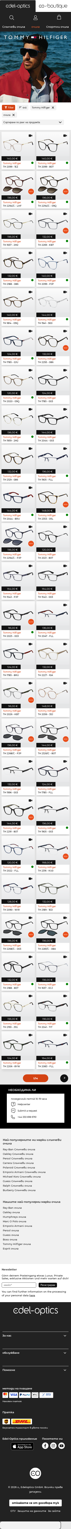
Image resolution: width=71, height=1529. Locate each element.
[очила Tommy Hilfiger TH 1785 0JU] (18, 339)
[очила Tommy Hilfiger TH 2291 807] (18, 809)
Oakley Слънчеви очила (18, 1153)
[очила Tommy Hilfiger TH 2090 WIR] (18, 887)
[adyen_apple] (35, 1395)
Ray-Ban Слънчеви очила (19, 1149)
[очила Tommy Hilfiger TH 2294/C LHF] (18, 183)
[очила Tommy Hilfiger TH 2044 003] (53, 418)
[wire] (46, 1395)
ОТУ (13, 1510)
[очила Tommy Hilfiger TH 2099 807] (53, 144)
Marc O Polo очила (14, 1221)
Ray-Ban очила (12, 1207)
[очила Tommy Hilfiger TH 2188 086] (18, 261)
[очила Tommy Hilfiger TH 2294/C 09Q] (53, 183)
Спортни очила (57, 27)
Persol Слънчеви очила (17, 1158)
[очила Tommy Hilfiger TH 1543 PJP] (18, 574)
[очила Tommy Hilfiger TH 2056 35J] (53, 691)
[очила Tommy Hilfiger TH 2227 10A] (53, 652)
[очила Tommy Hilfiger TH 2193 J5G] (18, 1004)
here (32, 1295)
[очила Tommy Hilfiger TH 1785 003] (53, 378)
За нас (6, 1335)
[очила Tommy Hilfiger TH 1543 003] (53, 574)
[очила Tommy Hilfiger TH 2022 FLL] (18, 848)
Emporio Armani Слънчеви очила (24, 1172)
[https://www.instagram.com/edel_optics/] (53, 1446)
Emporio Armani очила (17, 1225)
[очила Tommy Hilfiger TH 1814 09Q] (18, 300)
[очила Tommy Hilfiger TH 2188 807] (18, 965)
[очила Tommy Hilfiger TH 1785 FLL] (53, 770)
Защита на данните (31, 1510)
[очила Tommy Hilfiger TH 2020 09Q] (18, 378)
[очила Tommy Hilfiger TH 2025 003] (18, 613)
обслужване (11, 1352)
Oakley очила (11, 1212)
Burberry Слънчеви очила (19, 1190)
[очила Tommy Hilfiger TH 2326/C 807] (53, 731)
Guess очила (11, 1234)
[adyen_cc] (5, 1395)
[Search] (11, 17)
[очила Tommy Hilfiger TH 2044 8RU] (18, 496)
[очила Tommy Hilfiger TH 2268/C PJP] (18, 731)
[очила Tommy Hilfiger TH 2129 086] (18, 457)
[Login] (35, 17)
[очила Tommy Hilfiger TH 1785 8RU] (18, 652)
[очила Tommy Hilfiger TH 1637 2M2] (18, 222)
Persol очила (11, 1230)
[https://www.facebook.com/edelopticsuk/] (45, 1446)
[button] (18, 6)
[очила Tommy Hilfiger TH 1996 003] (18, 770)
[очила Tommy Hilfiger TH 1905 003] (53, 809)
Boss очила (10, 1239)
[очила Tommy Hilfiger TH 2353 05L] (53, 496)
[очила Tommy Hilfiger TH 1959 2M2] (18, 418)
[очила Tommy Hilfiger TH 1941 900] (53, 300)
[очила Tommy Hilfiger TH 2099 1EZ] (18, 144)
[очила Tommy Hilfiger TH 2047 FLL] (53, 613)
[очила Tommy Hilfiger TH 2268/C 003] (18, 926)
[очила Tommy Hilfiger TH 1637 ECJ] (53, 965)
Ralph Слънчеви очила (17, 1185)
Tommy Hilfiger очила (17, 1243)
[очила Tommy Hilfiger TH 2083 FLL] (53, 1043)
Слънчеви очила (13, 27)
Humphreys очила (14, 1216)
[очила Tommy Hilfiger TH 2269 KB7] (53, 222)
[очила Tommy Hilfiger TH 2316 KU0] (53, 848)
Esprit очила (11, 1248)
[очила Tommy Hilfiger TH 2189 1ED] (53, 887)
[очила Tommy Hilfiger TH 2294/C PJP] (18, 535)
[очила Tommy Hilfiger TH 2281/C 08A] (53, 926)
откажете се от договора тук (35, 1503)
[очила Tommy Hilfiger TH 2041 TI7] (53, 1004)
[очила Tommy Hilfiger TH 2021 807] (53, 535)
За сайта (54, 1510)
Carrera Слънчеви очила (18, 1162)
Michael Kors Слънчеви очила (22, 1176)
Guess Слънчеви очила (17, 1181)
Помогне (8, 1370)
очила (35, 27)
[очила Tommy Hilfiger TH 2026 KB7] (18, 691)
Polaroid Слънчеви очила (19, 1167)
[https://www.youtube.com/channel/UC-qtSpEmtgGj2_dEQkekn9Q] (61, 1446)
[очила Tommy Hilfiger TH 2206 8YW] (18, 1043)
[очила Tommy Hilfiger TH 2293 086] (53, 339)
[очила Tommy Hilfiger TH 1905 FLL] (53, 457)
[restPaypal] (25, 1395)
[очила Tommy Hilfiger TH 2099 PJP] (53, 261)
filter (11, 107)
